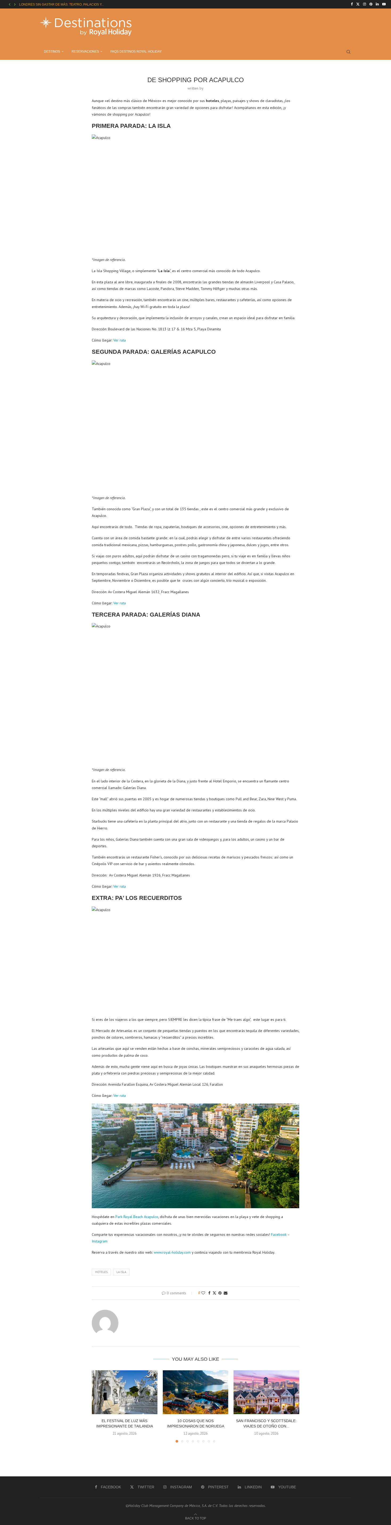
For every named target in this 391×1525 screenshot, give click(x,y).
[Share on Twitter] (214, 1293)
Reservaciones (85, 51)
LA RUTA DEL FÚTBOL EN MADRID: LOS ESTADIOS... (58, 4)
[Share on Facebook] (209, 1293)
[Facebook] (352, 4)
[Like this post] (203, 1293)
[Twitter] (358, 4)
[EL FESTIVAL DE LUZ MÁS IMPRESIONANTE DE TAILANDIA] (124, 1392)
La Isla (121, 1272)
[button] (9, 4)
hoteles (101, 1272)
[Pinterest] (370, 4)
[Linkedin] (377, 4)
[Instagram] (364, 4)
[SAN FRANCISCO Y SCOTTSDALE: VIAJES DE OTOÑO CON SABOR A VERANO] (266, 1392)
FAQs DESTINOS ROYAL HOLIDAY (136, 51)
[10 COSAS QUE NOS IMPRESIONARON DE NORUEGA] (195, 1392)
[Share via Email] (225, 1293)
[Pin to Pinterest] (220, 1293)
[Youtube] (384, 4)
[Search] (348, 52)
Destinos (52, 51)
